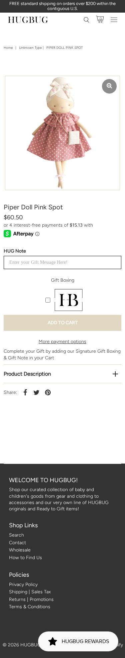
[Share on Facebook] (25, 392)
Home (8, 47)
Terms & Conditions (29, 607)
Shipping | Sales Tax (30, 592)
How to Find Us (25, 557)
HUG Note (15, 251)
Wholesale (20, 550)
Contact (17, 543)
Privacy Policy (23, 584)
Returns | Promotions (31, 599)
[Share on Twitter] (36, 392)
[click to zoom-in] (109, 86)
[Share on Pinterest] (48, 392)
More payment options (62, 341)
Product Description (27, 374)
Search (16, 535)
